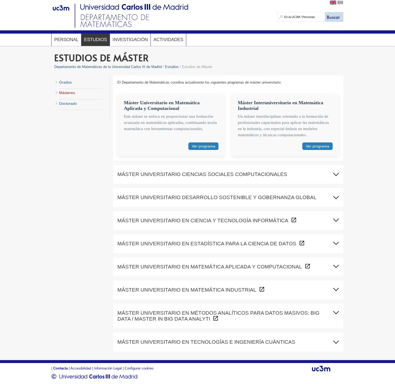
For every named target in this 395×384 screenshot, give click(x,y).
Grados (65, 82)
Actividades (168, 39)
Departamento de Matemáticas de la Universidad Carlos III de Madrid (108, 67)
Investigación (130, 39)
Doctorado (68, 103)
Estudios (95, 39)
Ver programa (203, 146)
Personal (66, 39)
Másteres (67, 93)
